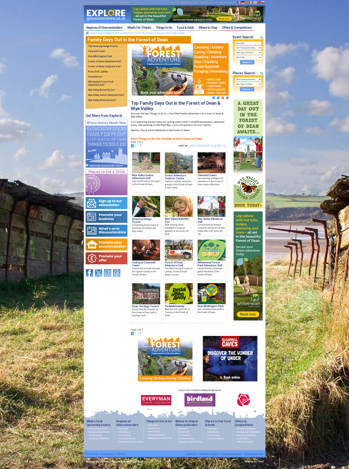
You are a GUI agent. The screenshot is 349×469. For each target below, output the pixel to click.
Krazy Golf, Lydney (98, 71)
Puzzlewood (95, 76)
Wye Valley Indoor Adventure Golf (106, 95)
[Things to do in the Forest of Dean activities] (165, 335)
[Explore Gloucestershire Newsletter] (106, 196)
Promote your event (231, 454)
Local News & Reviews (99, 438)
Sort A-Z (210, 145)
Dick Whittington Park (100, 56)
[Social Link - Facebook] (89, 267)
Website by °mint (254, 461)
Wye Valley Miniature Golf (102, 100)
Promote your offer (253, 454)
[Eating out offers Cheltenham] (106, 251)
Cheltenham (124, 431)
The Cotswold (124, 435)
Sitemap (121, 454)
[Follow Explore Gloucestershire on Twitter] (98, 267)
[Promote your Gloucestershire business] (106, 210)
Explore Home (96, 33)
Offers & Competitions (244, 423)
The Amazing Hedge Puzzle (102, 46)
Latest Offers (243, 438)
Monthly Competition (246, 428)
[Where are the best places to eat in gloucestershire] (106, 168)
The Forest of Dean (143, 33)
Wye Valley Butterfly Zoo (101, 89)
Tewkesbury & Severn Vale (130, 441)
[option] (156, 399)
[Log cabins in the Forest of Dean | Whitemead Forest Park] (197, 5)
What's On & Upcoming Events (99, 423)
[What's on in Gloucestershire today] (106, 223)
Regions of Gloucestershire (119, 33)
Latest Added (196, 145)
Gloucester (123, 428)
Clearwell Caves (96, 51)
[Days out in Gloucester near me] (106, 119)
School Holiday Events (99, 431)
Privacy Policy (108, 454)
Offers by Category (245, 441)
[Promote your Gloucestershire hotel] (106, 237)
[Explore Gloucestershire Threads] (116, 267)
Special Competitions (246, 435)
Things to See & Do (159, 421)
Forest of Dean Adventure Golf (104, 61)
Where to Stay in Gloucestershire (186, 423)
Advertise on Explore (209, 454)
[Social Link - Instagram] (107, 267)
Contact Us (191, 454)
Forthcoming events (98, 428)
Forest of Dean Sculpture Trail (104, 66)
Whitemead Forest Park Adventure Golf (100, 83)
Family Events (95, 435)
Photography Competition (248, 431)
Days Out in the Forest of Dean (170, 33)
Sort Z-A (221, 145)
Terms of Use (92, 454)
